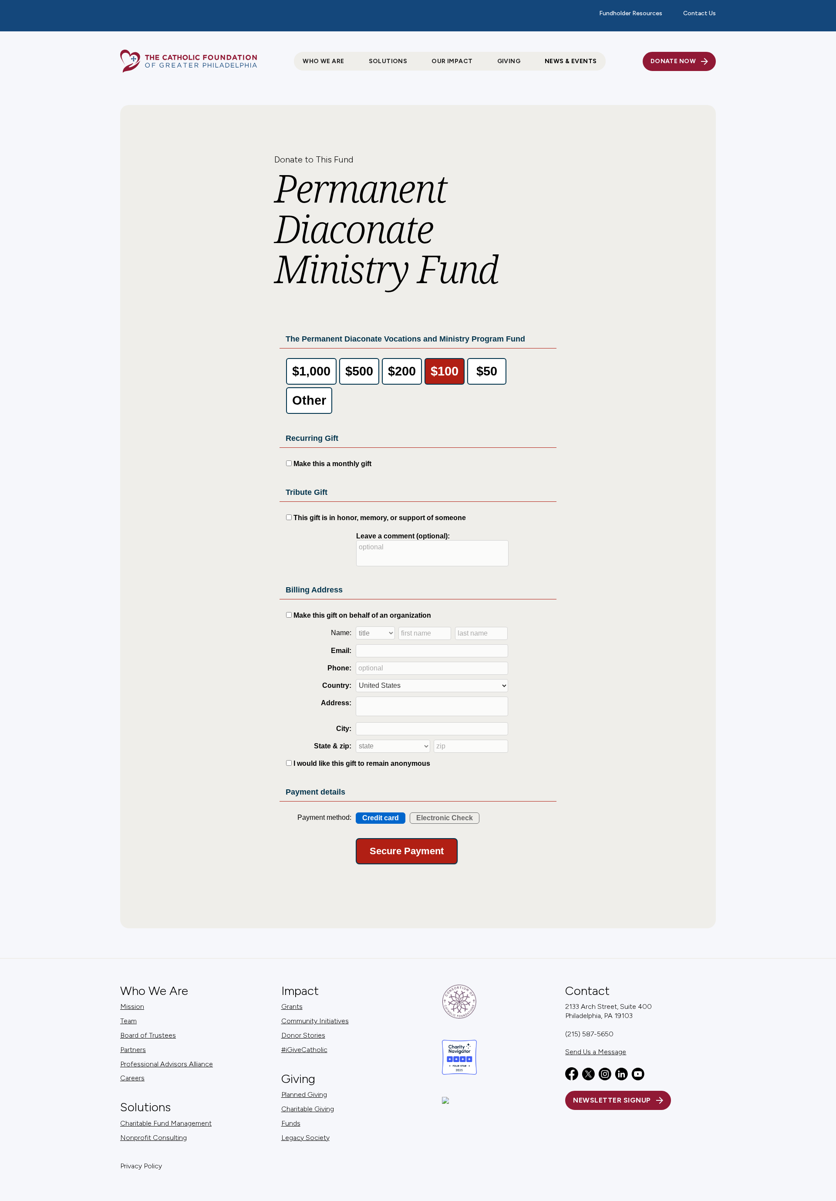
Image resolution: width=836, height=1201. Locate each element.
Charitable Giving (307, 1109)
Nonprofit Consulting (153, 1137)
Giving (298, 1079)
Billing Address (314, 589)
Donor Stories (303, 1035)
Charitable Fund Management (166, 1123)
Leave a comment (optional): (403, 536)
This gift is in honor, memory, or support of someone (379, 517)
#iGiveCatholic (304, 1049)
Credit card (380, 818)
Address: (336, 703)
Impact (300, 991)
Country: (336, 685)
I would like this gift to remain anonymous (361, 763)
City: (343, 728)
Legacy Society (305, 1137)
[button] (323, 61)
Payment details (315, 792)
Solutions (145, 1107)
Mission (132, 1006)
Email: (341, 650)
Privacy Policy (141, 1166)
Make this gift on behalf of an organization (362, 615)
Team (128, 1021)
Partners (133, 1049)
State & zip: (332, 746)
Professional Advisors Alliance (166, 1064)
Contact (587, 991)
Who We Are (154, 991)
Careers (132, 1078)
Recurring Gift (312, 438)
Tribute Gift (306, 492)
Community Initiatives (315, 1021)
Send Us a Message (595, 1052)
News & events (571, 61)
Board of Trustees (148, 1035)
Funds (290, 1123)
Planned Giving (304, 1094)
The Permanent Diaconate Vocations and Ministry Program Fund (405, 339)
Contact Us (699, 13)
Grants (292, 1006)
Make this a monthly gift (332, 463)
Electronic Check (444, 818)
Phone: (339, 668)
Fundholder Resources (630, 13)
